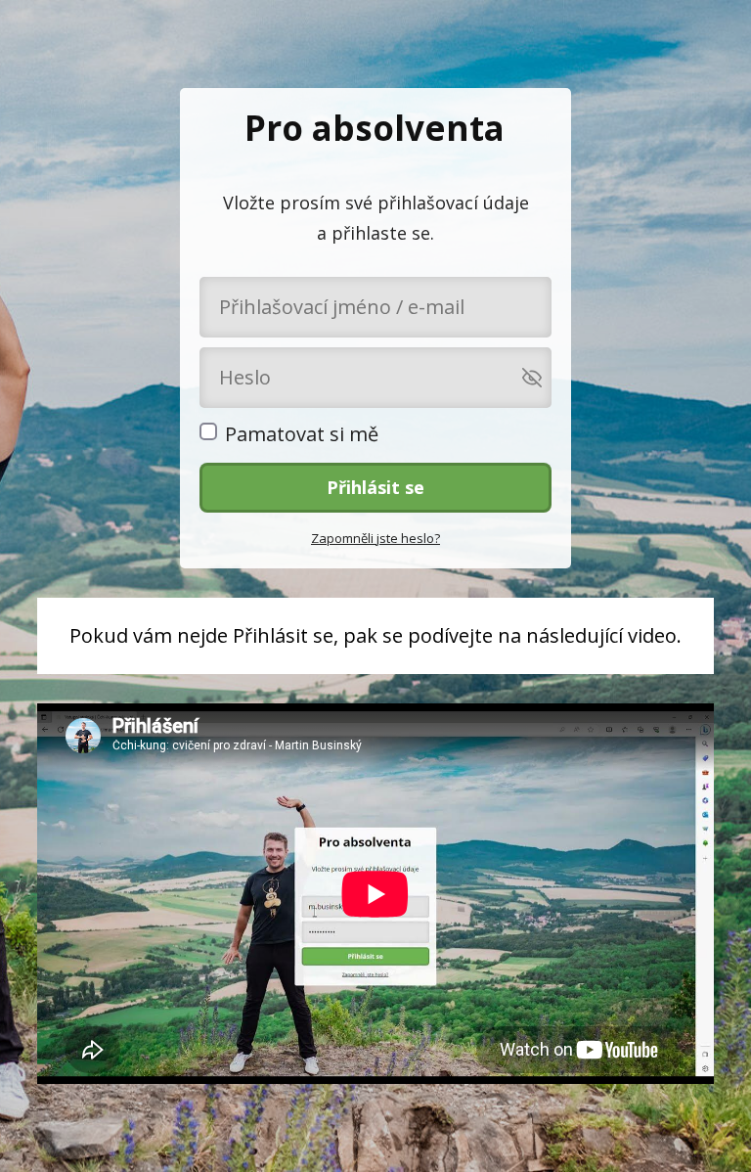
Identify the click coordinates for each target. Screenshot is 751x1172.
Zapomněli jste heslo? (375, 538)
